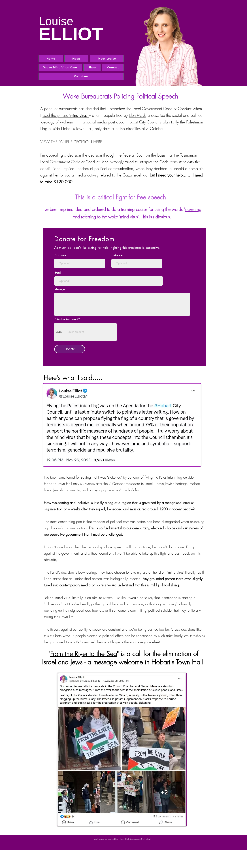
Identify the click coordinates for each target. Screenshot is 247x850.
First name (60, 255)
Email (58, 273)
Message (60, 289)
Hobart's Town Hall (177, 662)
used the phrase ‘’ (65, 115)
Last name (117, 255)
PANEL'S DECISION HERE (80, 142)
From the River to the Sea (83, 653)
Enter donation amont (66, 319)
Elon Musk (137, 115)
